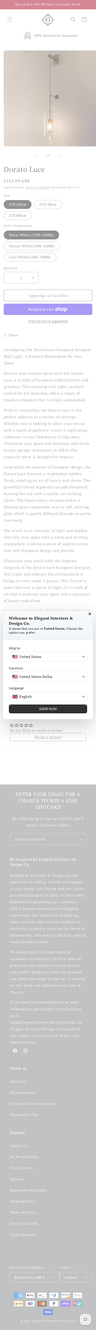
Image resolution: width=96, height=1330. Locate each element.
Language (16, 688)
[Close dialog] (90, 614)
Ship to (14, 648)
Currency (16, 668)
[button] (48, 657)
